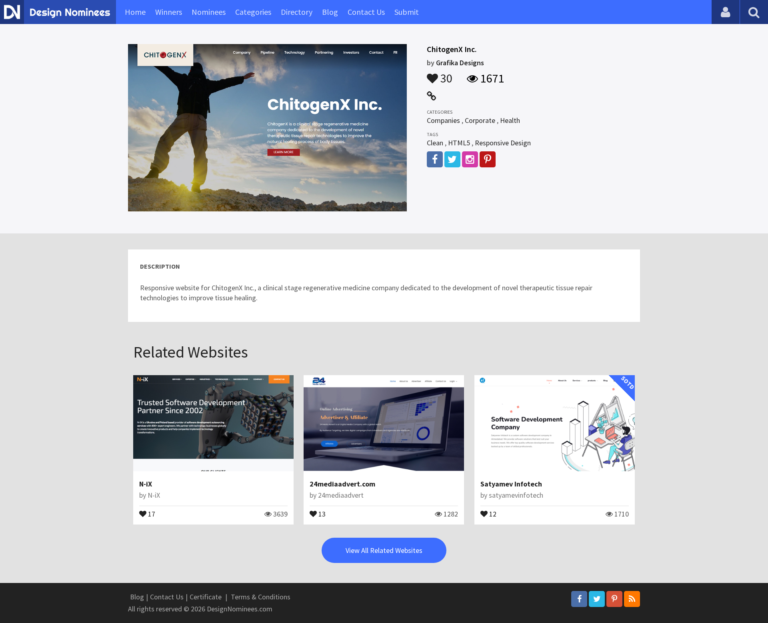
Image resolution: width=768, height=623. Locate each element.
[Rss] (632, 599)
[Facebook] (579, 599)
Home (135, 12)
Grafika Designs (460, 62)
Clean (435, 142)
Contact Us (366, 12)
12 (492, 513)
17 (150, 513)
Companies (443, 120)
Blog (330, 12)
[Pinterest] (614, 599)
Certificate (206, 596)
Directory (296, 12)
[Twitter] (597, 599)
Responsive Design (503, 142)
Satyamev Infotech (511, 483)
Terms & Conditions (260, 596)
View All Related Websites (384, 550)
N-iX (145, 483)
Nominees (209, 12)
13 (321, 513)
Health (510, 120)
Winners (168, 12)
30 (445, 74)
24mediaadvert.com (342, 483)
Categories (253, 12)
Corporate (480, 120)
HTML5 (459, 142)
